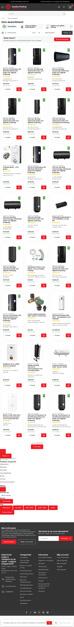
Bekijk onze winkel (27, 542)
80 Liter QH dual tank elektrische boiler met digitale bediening (36, 70)
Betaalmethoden (43, 570)
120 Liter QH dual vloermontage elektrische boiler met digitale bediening (61, 169)
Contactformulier (10, 586)
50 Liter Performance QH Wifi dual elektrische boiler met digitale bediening (37, 169)
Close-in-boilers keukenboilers (25, 562)
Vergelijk (7, 89)
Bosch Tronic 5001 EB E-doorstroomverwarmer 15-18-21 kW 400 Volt (12, 416)
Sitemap (40, 581)
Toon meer (37, 447)
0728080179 (9, 592)
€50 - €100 (29, 508)
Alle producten (61, 570)
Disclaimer (41, 563)
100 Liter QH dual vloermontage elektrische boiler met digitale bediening (12, 219)
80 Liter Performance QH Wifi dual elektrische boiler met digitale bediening (12, 71)
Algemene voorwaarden (45, 560)
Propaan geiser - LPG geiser (11, 168)
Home (3, 18)
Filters (66, 33)
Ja (49, 623)
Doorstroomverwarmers (7, 482)
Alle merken (7, 501)
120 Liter (2, 479)
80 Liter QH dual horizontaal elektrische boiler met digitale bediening (60, 71)
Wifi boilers (3, 470)
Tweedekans (24, 557)
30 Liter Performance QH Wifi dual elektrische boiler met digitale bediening (12, 317)
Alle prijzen (6, 508)
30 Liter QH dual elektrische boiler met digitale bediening (60, 268)
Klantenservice (9, 542)
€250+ (53, 508)
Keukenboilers (4, 464)
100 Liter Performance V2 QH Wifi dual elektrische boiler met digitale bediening (37, 417)
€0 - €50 (18, 508)
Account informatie (63, 557)
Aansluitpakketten (5, 473)
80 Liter (2, 476)
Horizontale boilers (26, 571)
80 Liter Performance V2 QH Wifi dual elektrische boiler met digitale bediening (61, 417)
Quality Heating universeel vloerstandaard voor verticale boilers (35, 367)
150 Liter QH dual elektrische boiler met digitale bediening (36, 218)
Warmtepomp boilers (26, 585)
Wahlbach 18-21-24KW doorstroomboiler (11, 365)
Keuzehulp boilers (25, 600)
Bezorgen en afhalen (26, 594)
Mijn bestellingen (62, 560)
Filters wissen (7, 512)
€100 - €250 (42, 508)
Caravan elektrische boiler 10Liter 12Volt (59, 366)
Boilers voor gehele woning (26, 567)
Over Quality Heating (44, 557)
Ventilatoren (24, 603)
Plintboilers (3, 467)
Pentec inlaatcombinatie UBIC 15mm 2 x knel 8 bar (37, 315)
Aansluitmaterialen (26, 588)
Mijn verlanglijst (61, 563)
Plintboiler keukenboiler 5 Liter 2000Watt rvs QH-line (61, 218)
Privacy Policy (42, 566)
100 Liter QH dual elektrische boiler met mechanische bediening (60, 120)
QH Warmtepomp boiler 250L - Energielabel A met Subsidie (61, 317)
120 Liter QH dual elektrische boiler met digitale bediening (11, 268)
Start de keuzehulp (62, 39)
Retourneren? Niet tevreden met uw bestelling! (44, 586)
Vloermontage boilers (26, 574)
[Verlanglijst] (64, 7)
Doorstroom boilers (26, 591)
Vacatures (41, 591)
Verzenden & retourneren (42, 574)
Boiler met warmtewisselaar (25, 581)
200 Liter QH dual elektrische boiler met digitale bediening (36, 120)
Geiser (22, 597)
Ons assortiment (12, 18)
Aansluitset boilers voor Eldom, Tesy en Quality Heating (36, 268)
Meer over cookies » (65, 623)
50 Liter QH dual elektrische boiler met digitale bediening (11, 120)
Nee (56, 623)
